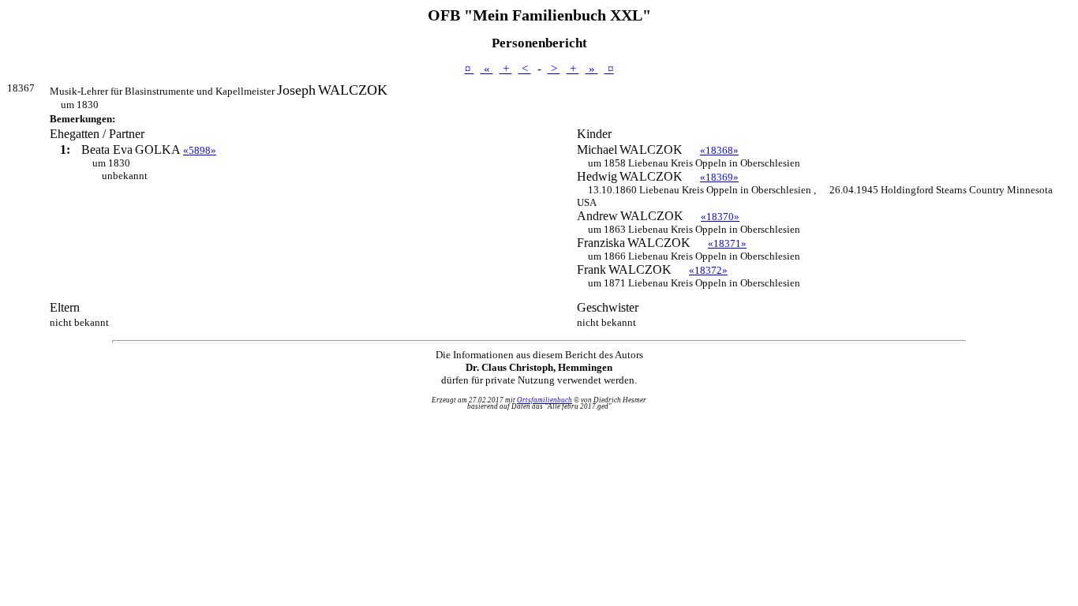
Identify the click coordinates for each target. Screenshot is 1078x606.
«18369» (719, 177)
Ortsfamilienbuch (544, 400)
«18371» (727, 243)
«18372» (708, 270)
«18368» (719, 150)
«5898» (199, 150)
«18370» (720, 217)
